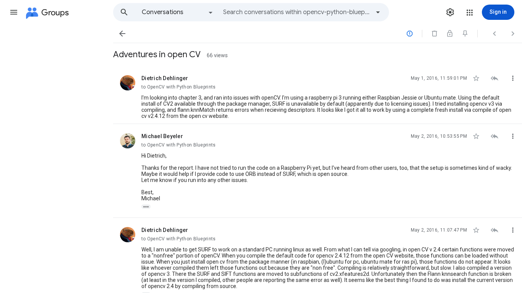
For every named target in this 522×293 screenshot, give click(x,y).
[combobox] (296, 12)
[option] (178, 12)
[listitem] (317, 95)
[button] (14, 12)
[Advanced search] (378, 12)
